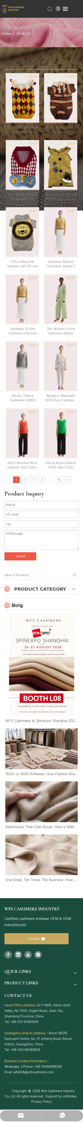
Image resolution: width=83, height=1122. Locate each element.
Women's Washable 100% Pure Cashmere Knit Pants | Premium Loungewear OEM (60, 398)
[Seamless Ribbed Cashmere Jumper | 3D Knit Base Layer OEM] (60, 232)
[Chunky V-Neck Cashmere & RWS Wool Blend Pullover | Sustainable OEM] (22, 366)
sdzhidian (70, 1096)
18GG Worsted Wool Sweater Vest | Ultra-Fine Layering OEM (22, 465)
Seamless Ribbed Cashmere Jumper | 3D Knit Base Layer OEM (60, 264)
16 (59, 480)
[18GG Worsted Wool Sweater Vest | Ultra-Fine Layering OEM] (22, 433)
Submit (20, 556)
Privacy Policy (41, 1101)
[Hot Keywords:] (75, 575)
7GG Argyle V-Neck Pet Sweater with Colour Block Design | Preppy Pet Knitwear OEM (22, 197)
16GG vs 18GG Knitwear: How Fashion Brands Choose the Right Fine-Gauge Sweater (41, 774)
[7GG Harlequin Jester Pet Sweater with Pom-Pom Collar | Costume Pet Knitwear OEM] (22, 98)
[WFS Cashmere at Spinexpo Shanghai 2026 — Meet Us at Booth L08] (41, 665)
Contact (34, 939)
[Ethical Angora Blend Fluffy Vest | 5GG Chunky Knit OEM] (60, 433)
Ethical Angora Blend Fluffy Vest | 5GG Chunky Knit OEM (61, 465)
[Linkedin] (18, 954)
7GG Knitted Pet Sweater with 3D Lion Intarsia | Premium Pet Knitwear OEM (22, 264)
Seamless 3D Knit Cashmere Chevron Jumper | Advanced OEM (22, 331)
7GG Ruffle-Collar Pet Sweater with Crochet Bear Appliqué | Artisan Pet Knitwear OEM (60, 197)
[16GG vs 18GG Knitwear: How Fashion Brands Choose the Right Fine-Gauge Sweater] (41, 748)
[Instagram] (38, 954)
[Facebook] (8, 954)
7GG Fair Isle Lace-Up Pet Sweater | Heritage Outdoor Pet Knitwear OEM (60, 129)
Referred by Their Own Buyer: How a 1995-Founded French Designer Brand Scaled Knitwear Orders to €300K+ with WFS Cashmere (41, 827)
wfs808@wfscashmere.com (33, 1072)
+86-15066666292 (48, 1066)
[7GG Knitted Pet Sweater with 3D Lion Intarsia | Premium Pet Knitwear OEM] (22, 232)
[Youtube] (28, 954)
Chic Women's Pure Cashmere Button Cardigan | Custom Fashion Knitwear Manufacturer (60, 331)
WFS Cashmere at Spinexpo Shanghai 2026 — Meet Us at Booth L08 (41, 720)
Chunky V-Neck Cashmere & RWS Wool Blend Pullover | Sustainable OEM (22, 398)
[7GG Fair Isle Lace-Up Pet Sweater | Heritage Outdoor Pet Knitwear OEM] (60, 98)
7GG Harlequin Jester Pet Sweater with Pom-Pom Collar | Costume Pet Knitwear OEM (22, 129)
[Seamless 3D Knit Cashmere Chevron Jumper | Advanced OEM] (22, 299)
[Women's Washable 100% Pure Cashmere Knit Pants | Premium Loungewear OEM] (60, 366)
